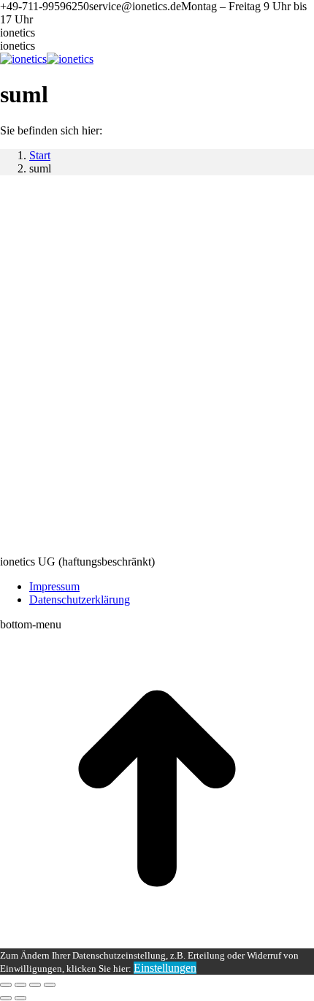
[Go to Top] (157, 941)
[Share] (20, 985)
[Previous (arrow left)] (6, 998)
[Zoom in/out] (49, 985)
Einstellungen (165, 968)
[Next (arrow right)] (20, 998)
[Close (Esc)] (6, 985)
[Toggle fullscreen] (35, 985)
